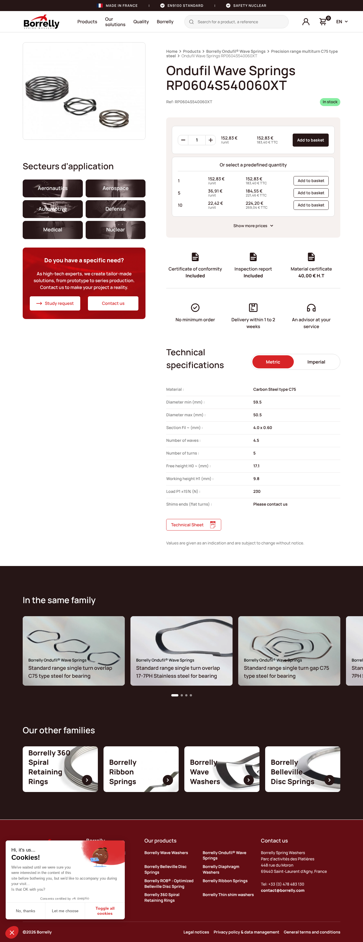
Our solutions (115, 21)
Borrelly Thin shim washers (228, 894)
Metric (273, 362)
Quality (141, 21)
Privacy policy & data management (246, 932)
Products (87, 21)
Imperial (316, 362)
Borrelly (165, 21)
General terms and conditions (312, 932)
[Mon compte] (306, 22)
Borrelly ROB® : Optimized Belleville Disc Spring (168, 883)
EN (339, 21)
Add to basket (310, 140)
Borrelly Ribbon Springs (225, 881)
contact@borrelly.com (283, 890)
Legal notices (196, 932)
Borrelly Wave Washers (166, 853)
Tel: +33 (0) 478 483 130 (282, 884)
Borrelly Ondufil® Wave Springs (235, 51)
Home (172, 51)
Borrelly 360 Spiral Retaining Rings (161, 897)
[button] (174, 695)
